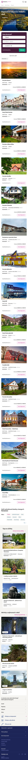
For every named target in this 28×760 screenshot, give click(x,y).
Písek (22, 514)
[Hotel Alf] (14, 290)
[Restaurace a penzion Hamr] (14, 227)
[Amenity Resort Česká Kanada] (14, 450)
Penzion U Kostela (7, 205)
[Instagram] (22, 754)
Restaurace (4, 510)
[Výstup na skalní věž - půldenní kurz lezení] (14, 591)
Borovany (23, 519)
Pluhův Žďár (9, 519)
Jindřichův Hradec (15, 514)
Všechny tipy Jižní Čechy (19, 614)
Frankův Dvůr (5, 365)
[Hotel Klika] (14, 482)
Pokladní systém (5, 750)
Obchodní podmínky (5, 739)
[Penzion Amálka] (14, 165)
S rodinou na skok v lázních (10, 576)
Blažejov (9, 517)
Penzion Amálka (6, 176)
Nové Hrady (16, 519)
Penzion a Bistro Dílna (8, 144)
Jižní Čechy (7, 5)
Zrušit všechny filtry (6, 50)
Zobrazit (22, 50)
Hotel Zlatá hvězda (7, 112)
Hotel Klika (5, 492)
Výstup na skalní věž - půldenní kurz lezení (13, 601)
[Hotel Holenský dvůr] (14, 322)
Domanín (14, 517)
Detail (21, 90)
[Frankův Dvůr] (14, 354)
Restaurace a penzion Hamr (9, 237)
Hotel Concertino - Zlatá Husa (10, 428)
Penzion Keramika (7, 397)
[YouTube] (25, 754)
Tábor (20, 517)
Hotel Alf (4, 301)
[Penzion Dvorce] (14, 70)
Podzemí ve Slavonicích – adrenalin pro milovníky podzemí (12, 636)
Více (25, 522)
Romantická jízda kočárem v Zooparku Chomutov (13, 551)
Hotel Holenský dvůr (7, 333)
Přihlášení (3, 745)
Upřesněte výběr (13, 55)
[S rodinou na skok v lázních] (14, 566)
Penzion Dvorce (6, 80)
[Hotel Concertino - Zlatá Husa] (14, 418)
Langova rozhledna (7, 689)
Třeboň (12, 5)
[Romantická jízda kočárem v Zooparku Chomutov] (14, 541)
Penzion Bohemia (7, 269)
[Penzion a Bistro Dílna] (14, 134)
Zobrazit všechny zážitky (18, 531)
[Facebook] (19, 754)
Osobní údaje (4, 741)
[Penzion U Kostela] (14, 195)
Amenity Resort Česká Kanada (10, 460)
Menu (26, 2)
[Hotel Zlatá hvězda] (14, 102)
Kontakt (3, 743)
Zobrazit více (24, 25)
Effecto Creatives (5, 757)
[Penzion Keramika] (14, 386)
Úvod (2, 5)
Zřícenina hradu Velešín (8, 663)
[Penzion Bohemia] (14, 259)
